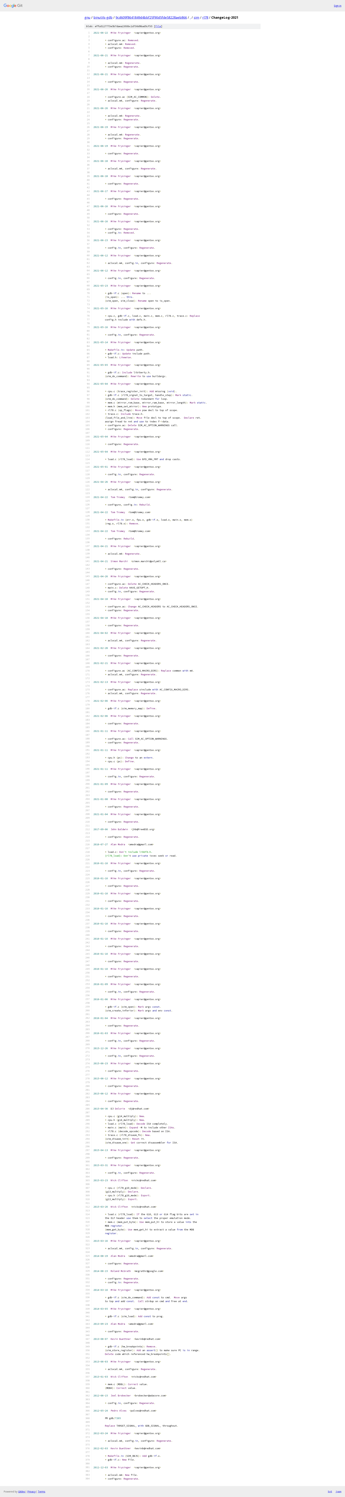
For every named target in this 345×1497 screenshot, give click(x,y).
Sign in (337, 5)
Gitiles (21, 1491)
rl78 (205, 17)
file (158, 26)
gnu (87, 17)
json (338, 1491)
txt (330, 1491)
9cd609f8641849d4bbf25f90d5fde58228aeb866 (151, 17)
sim (196, 17)
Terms (41, 1491)
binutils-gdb (102, 17)
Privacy (31, 1491)
